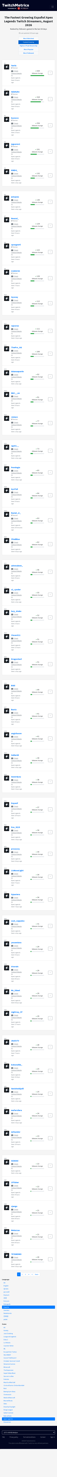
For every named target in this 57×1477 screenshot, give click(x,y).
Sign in (52, 1437)
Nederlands (8, 1313)
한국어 (6, 1289)
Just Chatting (8, 1333)
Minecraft (7, 1367)
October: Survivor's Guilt (12, 1361)
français (6, 1301)
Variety (6, 1330)
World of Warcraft (9, 1398)
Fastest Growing (28, 42)
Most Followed (28, 53)
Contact (42, 1437)
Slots (5, 1404)
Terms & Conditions (29, 1437)
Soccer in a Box (9, 1376)
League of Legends (10, 1337)
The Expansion (8, 1370)
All (4, 1283)
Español (6, 1307)
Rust (5, 1388)
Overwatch (7, 1394)
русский (6, 1292)
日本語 (6, 1316)
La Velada (7, 1343)
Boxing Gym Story (9, 1391)
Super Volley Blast (9, 1373)
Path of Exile (7, 1416)
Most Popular (28, 49)
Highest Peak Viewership (28, 46)
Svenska (6, 1310)
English (6, 1286)
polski (5, 1319)
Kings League (8, 1410)
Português (7, 1304)
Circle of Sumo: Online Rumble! (14, 1385)
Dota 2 (6, 1340)
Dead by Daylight (9, 1407)
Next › (37, 1274)
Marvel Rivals (8, 1401)
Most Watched (28, 38)
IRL (5, 1349)
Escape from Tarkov (10, 1352)
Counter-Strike (8, 1346)
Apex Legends (15, 78)
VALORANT (7, 1355)
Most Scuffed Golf (9, 1382)
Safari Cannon (8, 1413)
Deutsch (6, 1295)
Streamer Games (9, 1364)
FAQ (3, 1437)
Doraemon (7, 1422)
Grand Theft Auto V (10, 1358)
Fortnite (6, 1379)
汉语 (5, 1298)
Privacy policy (14, 1437)
